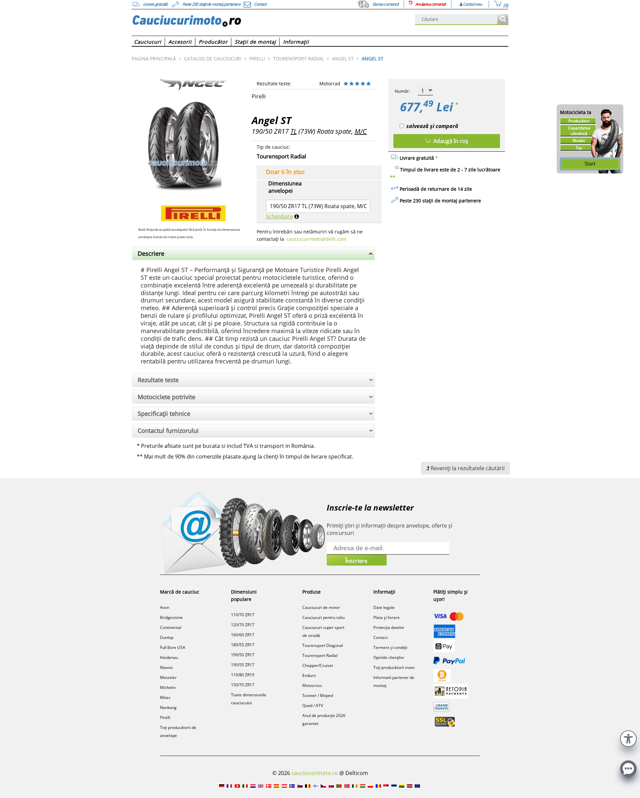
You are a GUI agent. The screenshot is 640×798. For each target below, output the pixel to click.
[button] (628, 738)
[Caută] (502, 19)
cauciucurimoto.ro (314, 773)
